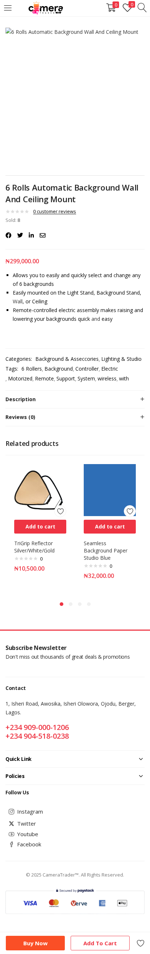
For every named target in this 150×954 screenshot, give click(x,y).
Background (58, 368)
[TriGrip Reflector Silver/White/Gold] (40, 489)
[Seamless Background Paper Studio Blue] (110, 489)
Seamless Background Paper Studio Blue (105, 550)
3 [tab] (80, 604)
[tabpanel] (40, 527)
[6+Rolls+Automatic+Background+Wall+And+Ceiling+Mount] (20, 235)
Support (65, 378)
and (95, 318)
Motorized (20, 378)
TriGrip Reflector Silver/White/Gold (34, 547)
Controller (87, 368)
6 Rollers (31, 368)
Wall (18, 301)
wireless (107, 378)
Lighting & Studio (121, 358)
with (124, 378)
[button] (40, 527)
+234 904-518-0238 (37, 736)
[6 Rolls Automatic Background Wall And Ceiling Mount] (8, 235)
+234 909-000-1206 (37, 727)
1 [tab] (61, 604)
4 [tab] (89, 604)
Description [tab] (20, 399)
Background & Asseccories (67, 358)
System (86, 378)
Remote (44, 378)
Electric (109, 368)
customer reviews (54, 211)
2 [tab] (70, 604)
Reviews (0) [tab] (20, 417)
